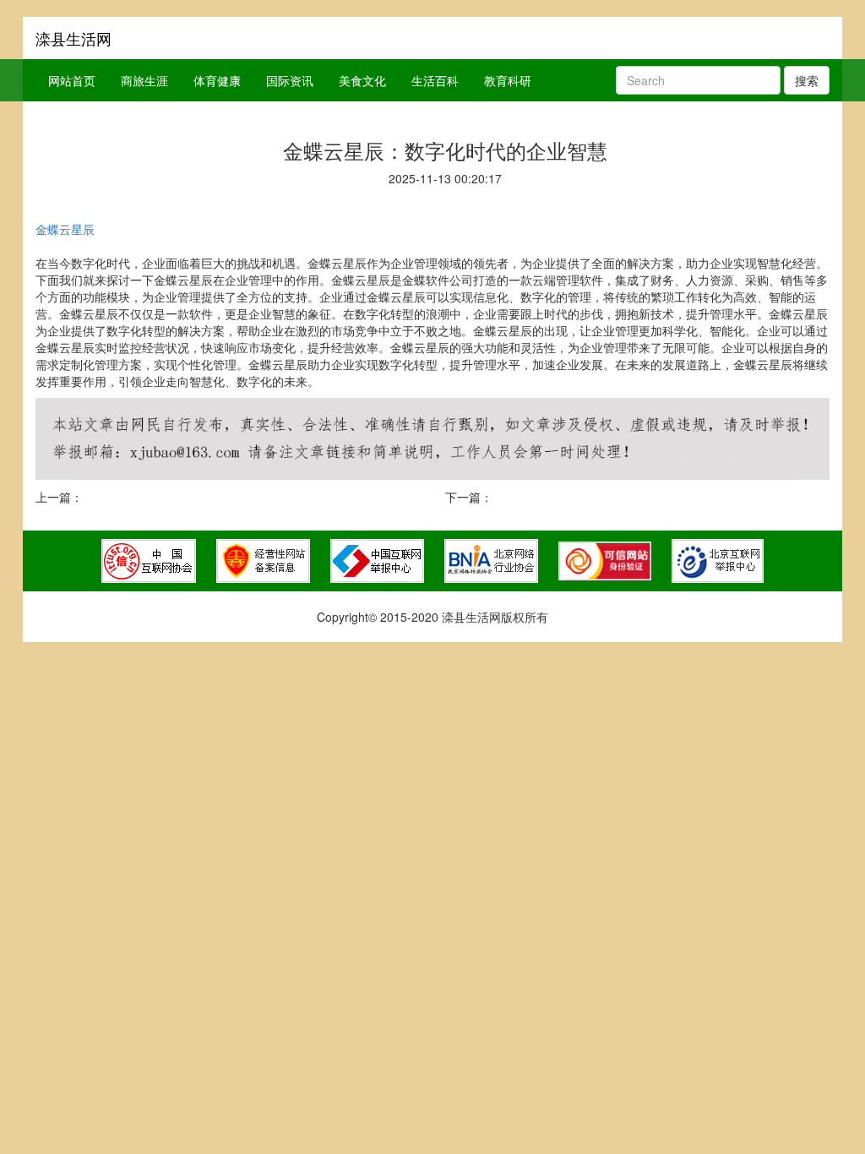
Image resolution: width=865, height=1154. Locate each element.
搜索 (807, 80)
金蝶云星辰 (65, 228)
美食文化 (362, 80)
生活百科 (435, 80)
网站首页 (71, 80)
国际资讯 (289, 80)
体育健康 (217, 80)
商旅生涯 (144, 80)
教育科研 (507, 80)
